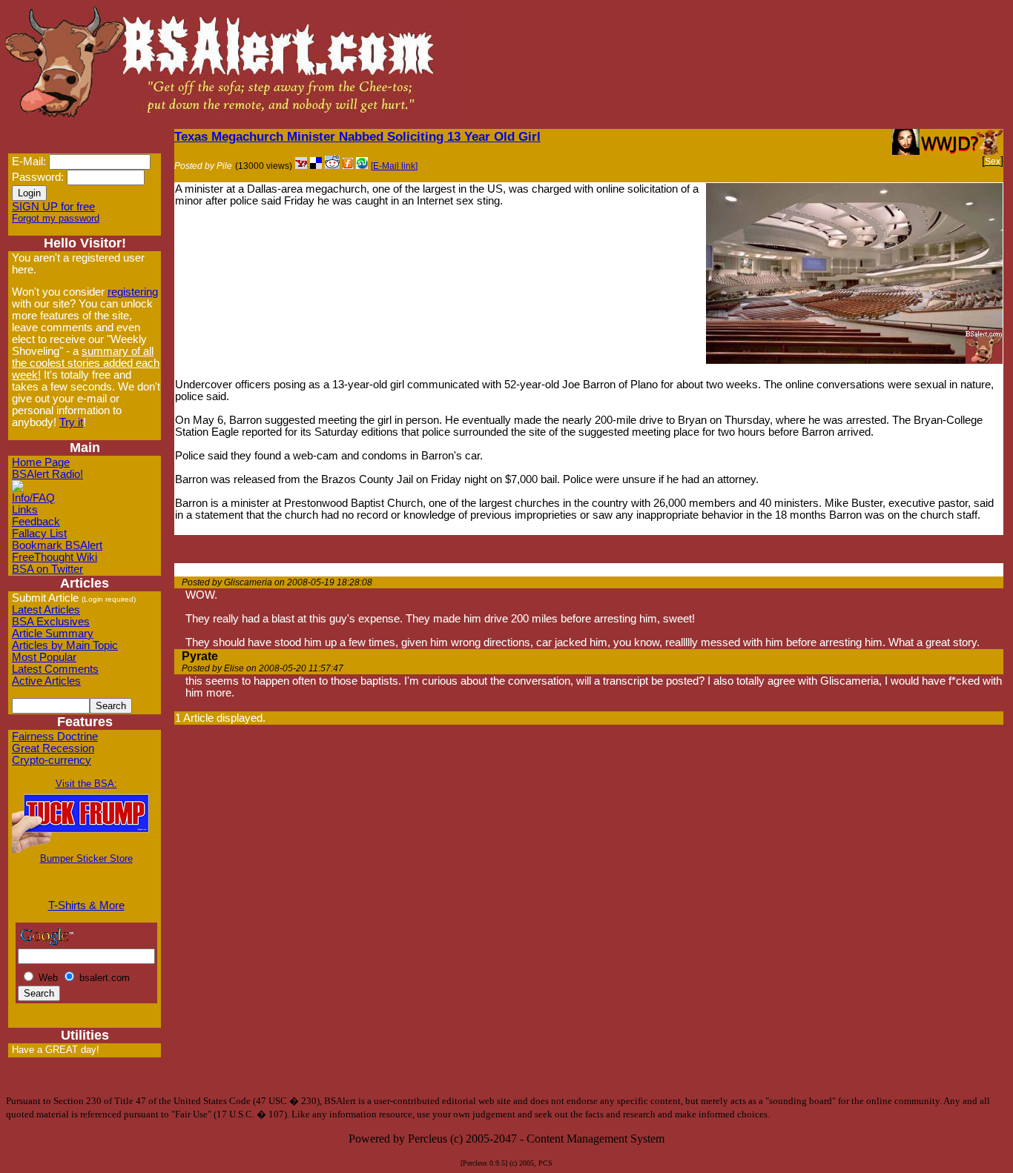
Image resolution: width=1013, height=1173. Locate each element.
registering (133, 292)
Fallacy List (39, 533)
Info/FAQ (33, 498)
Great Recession (53, 748)
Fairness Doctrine (55, 736)
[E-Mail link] (394, 166)
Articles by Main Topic (65, 645)
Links (25, 510)
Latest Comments (55, 669)
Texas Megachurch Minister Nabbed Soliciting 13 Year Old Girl (357, 136)
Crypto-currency (51, 760)
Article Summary (52, 633)
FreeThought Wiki (54, 557)
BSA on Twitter (47, 569)
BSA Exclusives (51, 622)
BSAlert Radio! (47, 474)
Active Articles (46, 681)
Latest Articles (46, 610)
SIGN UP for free (53, 207)
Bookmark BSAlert (57, 545)
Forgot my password (55, 218)
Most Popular (44, 657)
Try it (71, 422)
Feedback (36, 522)
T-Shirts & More (86, 905)
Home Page (41, 462)
